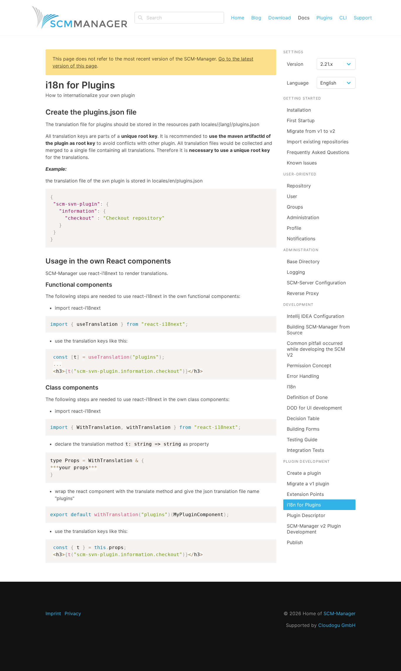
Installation (299, 110)
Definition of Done (307, 397)
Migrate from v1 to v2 (311, 131)
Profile (294, 228)
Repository (299, 186)
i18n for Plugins (304, 505)
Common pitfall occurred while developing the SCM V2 (316, 349)
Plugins (324, 18)
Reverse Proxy (303, 293)
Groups (295, 207)
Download (279, 18)
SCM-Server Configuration (316, 283)
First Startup (301, 120)
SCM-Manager (339, 613)
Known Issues (302, 163)
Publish (295, 542)
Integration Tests (305, 450)
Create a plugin (304, 473)
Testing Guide (302, 439)
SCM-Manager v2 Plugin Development (314, 529)
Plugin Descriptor (306, 515)
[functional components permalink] (43, 284)
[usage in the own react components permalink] (43, 261)
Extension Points (305, 494)
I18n (291, 387)
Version (295, 64)
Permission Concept (309, 365)
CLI (343, 18)
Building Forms (303, 429)
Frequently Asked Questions (318, 152)
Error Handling (303, 376)
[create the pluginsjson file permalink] (43, 112)
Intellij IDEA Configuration (315, 316)
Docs (303, 18)
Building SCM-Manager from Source (318, 330)
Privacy (73, 613)
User (292, 196)
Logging (296, 272)
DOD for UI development (314, 408)
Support (363, 18)
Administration (303, 217)
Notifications (301, 238)
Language (298, 83)
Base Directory (303, 261)
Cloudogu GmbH (336, 625)
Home (237, 18)
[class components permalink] (43, 387)
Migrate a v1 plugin (308, 484)
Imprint (53, 613)
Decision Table (303, 418)
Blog (256, 18)
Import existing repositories (317, 142)
